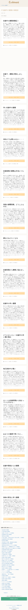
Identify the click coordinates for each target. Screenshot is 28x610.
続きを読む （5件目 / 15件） (14, 194)
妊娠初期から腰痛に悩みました (13, 271)
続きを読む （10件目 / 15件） (14, 358)
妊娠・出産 (3, 13)
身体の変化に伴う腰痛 (11, 497)
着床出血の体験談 (5, 536)
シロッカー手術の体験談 (7, 572)
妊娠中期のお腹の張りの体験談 (8, 562)
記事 (21, 605)
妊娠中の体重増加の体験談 (7, 589)
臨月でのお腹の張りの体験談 (7, 559)
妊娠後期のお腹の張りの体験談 (8, 565)
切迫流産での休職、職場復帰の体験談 (9, 542)
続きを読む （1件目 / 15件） (14, 42)
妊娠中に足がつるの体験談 (7, 560)
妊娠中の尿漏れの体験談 (7, 568)
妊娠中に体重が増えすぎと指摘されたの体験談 (11, 548)
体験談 (18, 605)
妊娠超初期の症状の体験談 (7, 539)
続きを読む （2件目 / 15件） (14, 97)
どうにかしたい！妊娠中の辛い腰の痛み (13, 336)
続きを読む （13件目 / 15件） (14, 455)
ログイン (14, 606)
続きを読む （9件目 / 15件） (14, 324)
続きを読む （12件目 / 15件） (14, 423)
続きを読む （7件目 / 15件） (14, 259)
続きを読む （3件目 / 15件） (14, 129)
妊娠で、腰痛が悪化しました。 (12, 75)
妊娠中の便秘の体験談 (6, 552)
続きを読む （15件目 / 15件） (14, 518)
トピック (15, 605)
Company (17, 608)
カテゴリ (11, 605)
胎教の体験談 (4, 580)
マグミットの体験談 (6, 571)
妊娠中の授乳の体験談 (6, 557)
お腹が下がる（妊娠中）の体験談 (8, 577)
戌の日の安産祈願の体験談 (7, 563)
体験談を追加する (14, 598)
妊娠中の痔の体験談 (6, 583)
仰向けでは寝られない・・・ (13, 139)
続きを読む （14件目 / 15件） (14, 487)
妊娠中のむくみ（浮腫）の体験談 (8, 555)
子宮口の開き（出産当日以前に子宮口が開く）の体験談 (13, 537)
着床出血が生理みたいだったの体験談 (9, 545)
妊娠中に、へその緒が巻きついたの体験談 (10, 569)
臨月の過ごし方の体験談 (7, 551)
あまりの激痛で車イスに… (13, 434)
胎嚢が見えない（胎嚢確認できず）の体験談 (11, 546)
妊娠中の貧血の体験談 (6, 587)
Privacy (10, 608)
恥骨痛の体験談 (5, 540)
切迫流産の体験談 (5, 530)
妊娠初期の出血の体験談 (7, 534)
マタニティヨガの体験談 (7, 581)
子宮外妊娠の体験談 (6, 531)
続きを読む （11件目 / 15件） (14, 390)
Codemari (5, 592)
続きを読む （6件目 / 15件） (14, 227)
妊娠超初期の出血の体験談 (7, 543)
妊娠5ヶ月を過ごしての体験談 (8, 533)
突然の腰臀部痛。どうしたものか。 (13, 205)
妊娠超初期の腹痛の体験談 (7, 549)
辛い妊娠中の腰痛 (9, 107)
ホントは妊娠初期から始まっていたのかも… (13, 401)
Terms (13, 608)
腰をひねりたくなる (10, 238)
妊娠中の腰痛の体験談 (6, 584)
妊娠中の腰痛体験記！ (11, 21)
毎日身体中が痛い (9, 369)
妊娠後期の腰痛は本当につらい (13, 172)
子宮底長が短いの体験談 (7, 554)
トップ (7, 605)
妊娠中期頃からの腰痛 (11, 466)
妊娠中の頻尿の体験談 (6, 578)
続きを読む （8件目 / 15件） (14, 293)
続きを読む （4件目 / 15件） (14, 160)
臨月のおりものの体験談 (7, 566)
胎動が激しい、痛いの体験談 (7, 574)
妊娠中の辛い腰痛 (9, 303)
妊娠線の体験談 (5, 575)
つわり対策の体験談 (6, 586)
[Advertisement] (14, 59)
